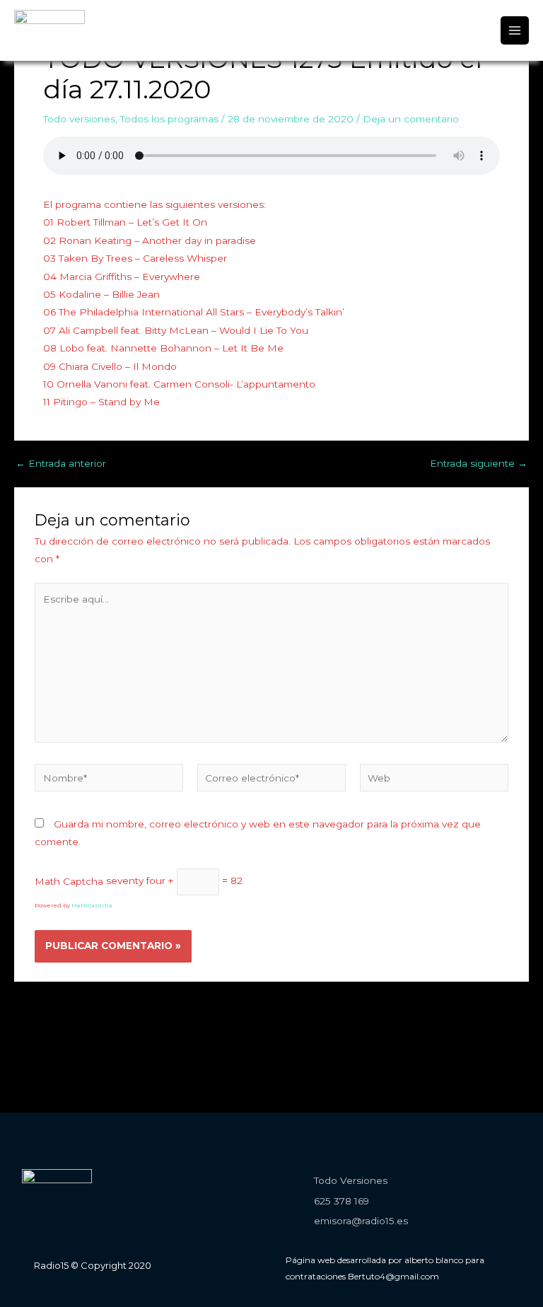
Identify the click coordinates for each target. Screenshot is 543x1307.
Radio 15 (52, 40)
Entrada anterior (61, 464)
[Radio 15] (49, 20)
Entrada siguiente (478, 464)
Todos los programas (169, 118)
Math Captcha (69, 880)
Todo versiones (79, 118)
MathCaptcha (91, 905)
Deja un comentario (411, 118)
